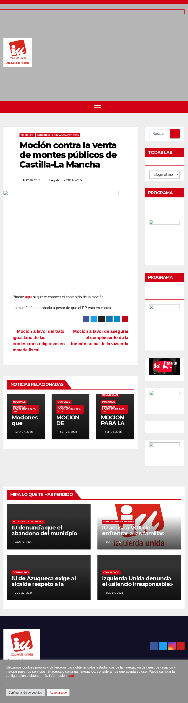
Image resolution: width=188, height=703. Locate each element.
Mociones (27, 135)
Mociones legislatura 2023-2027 (24, 409)
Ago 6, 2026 (23, 542)
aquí (28, 297)
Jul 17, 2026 (114, 592)
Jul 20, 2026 (24, 592)
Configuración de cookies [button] (25, 692)
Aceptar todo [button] (58, 692)
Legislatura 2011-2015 (65, 180)
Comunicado (110, 395)
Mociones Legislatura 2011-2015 (58, 135)
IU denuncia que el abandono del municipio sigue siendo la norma (44, 533)
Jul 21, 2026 (114, 542)
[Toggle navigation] (97, 107)
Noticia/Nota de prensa (28, 521)
